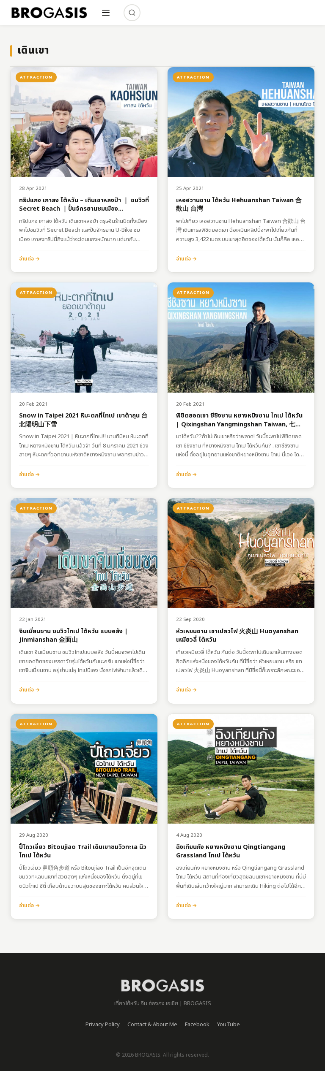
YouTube (228, 1024)
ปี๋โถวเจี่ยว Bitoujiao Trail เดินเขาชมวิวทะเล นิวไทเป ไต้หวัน (82, 851)
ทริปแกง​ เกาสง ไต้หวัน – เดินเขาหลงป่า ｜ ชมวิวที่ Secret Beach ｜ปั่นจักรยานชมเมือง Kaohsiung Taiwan (84, 205)
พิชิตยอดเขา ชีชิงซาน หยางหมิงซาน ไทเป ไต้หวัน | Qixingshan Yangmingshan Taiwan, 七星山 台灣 (239, 420)
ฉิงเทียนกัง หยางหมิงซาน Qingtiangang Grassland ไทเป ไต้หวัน (230, 851)
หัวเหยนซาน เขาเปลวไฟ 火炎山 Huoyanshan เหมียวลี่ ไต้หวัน (237, 636)
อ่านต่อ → (29, 259)
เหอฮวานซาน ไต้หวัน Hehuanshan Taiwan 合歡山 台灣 (239, 205)
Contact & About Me (152, 1024)
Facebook (197, 1024)
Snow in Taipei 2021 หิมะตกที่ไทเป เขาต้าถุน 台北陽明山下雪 (83, 420)
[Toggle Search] (132, 12)
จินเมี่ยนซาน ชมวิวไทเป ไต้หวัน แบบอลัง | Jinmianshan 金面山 (73, 636)
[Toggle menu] (105, 12)
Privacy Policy (102, 1024)
